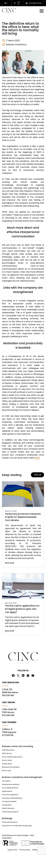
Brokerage (7, 818)
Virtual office (7, 764)
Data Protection (8, 808)
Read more (9, 563)
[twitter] (18, 675)
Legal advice (7, 791)
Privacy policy (24, 850)
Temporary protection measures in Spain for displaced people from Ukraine (23, 517)
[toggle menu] (42, 11)
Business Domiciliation (11, 767)
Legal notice (12, 850)
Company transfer (9, 801)
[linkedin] (23, 675)
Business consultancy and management (22, 777)
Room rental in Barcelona (12, 757)
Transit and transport (10, 812)
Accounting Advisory (10, 788)
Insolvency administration (12, 798)
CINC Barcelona (8, 750)
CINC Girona (7, 753)
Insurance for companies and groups (17, 825)
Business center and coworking (17, 746)
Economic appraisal (10, 794)
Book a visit (6, 770)
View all (37, 474)
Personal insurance (9, 822)
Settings (35, 850)
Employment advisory (10, 784)
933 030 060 (8, 695)
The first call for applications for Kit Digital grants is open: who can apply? (22, 609)
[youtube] (32, 675)
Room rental (7, 760)
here (37, 457)
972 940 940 (8, 715)
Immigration (7, 805)
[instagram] (27, 675)
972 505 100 (7, 735)
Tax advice (6, 781)
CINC (9, 10)
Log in (18, 3)
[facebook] (13, 675)
